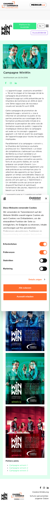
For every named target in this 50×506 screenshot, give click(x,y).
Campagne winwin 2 (18, 468)
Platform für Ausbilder (24, 26)
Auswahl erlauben (25, 296)
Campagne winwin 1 (18, 465)
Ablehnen (25, 305)
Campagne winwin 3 (18, 470)
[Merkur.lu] (38, 5)
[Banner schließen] (46, 198)
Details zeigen (35, 279)
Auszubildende (39, 33)
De (40, 26)
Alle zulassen (25, 288)
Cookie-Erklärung (40, 492)
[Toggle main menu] (47, 26)
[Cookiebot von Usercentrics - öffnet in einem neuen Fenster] (30, 198)
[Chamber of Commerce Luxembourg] (10, 5)
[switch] (43, 252)
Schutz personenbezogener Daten (39, 497)
